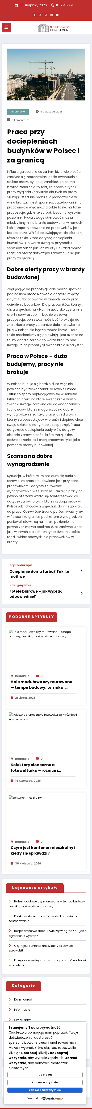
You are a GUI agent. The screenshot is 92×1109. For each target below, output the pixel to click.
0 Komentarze (20, 120)
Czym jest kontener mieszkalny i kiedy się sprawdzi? (43, 850)
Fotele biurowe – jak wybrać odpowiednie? (35, 594)
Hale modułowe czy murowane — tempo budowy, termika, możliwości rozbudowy (41, 684)
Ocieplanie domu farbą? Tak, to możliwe (39, 574)
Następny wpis (20, 585)
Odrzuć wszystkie (45, 1082)
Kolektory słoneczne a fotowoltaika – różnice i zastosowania (34, 767)
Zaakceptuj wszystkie (45, 1090)
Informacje (18, 111)
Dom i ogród (23, 999)
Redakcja (22, 676)
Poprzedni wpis (20, 565)
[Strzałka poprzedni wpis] (81, 571)
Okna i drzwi (22, 1020)
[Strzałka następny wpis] (81, 593)
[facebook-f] (35, 15)
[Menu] (6, 27)
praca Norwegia (39, 294)
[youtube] (57, 15)
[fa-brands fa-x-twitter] (40, 15)
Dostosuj (45, 1074)
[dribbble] (46, 15)
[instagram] (52, 15)
